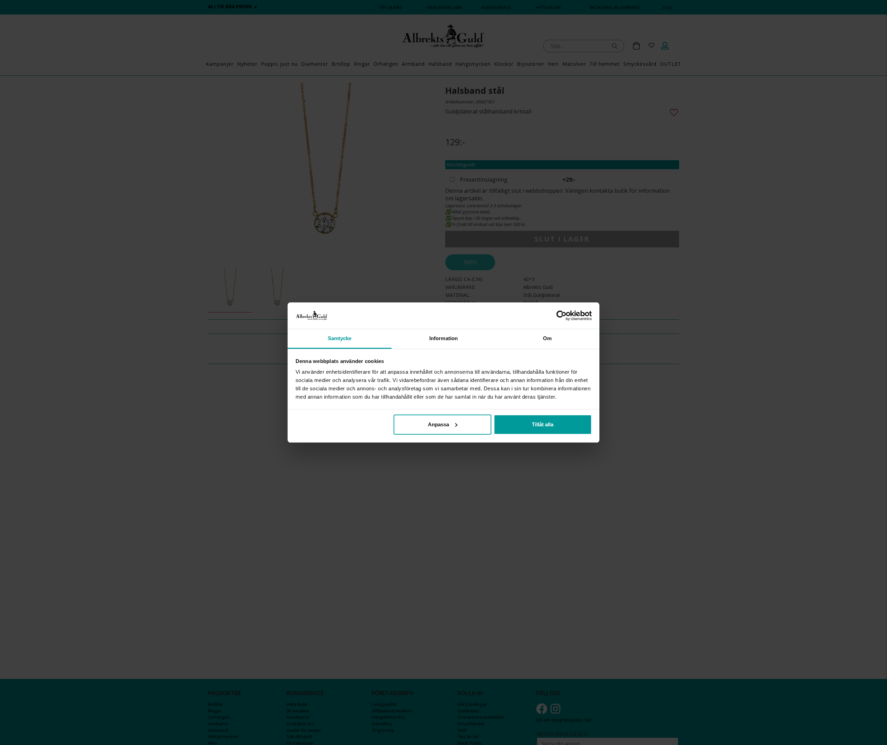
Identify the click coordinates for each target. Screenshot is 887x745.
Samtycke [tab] (340, 338)
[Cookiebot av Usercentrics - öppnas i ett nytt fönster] (561, 315)
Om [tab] (547, 338)
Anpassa (438, 424)
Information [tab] (443, 338)
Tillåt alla (542, 424)
